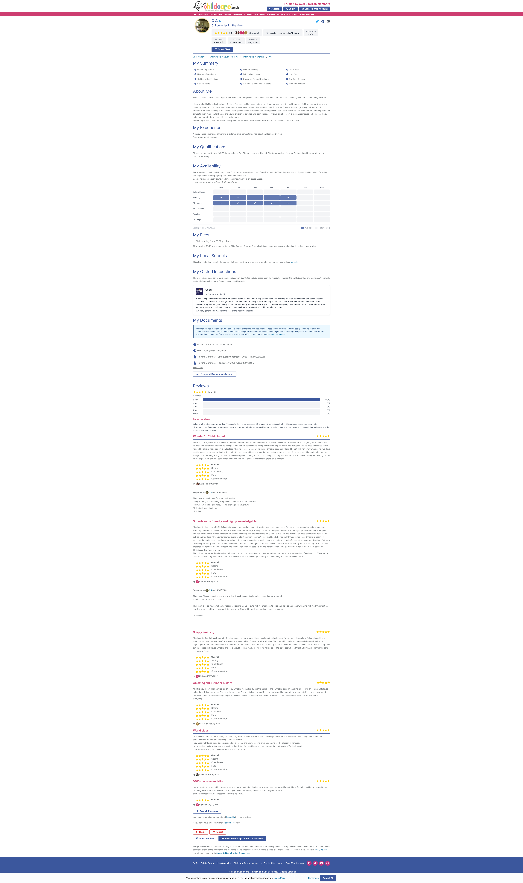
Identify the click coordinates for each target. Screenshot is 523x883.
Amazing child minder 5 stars (212, 683)
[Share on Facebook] (323, 21)
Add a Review (206, 838)
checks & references (275, 334)
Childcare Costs (242, 863)
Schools (295, 14)
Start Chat (224, 49)
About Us (257, 863)
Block (202, 832)
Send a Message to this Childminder (243, 838)
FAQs (195, 863)
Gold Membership (295, 863)
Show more (198, 367)
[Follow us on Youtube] (321, 863)
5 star (195, 400)
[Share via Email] (328, 21)
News (280, 863)
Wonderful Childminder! (209, 436)
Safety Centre (208, 863)
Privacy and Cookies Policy (264, 871)
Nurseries (237, 14)
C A (210, 492)
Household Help (251, 14)
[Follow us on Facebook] (309, 863)
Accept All (328, 878)
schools (294, 262)
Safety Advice (320, 850)
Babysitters (203, 14)
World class (201, 730)
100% (327, 400)
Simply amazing (203, 632)
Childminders (216, 14)
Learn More (279, 878)
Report (219, 832)
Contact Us (269, 863)
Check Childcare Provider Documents (232, 853)
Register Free (229, 823)
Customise (313, 878)
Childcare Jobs (307, 14)
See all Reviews (208, 811)
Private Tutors (283, 14)
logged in (230, 817)
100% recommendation (208, 781)
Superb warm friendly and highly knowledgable (224, 521)
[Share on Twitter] (318, 21)
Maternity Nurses (267, 14)
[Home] (195, 14)
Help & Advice (224, 863)
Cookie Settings (288, 871)
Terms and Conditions (238, 871)
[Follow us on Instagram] (327, 863)
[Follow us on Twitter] (315, 863)
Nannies (227, 14)
